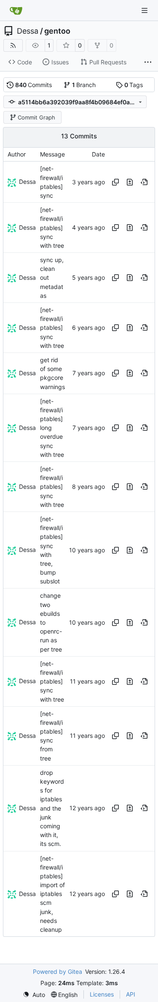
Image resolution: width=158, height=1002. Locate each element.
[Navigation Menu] (145, 10)
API (130, 994)
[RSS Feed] (13, 45)
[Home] (16, 10)
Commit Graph (36, 117)
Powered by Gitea (57, 971)
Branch (84, 84)
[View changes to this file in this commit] (129, 182)
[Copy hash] (115, 182)
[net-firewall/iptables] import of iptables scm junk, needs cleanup (52, 894)
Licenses (102, 994)
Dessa (27, 31)
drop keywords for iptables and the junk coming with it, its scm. (52, 808)
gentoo (57, 31)
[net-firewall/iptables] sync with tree (52, 227)
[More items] (148, 62)
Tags (133, 84)
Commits (33, 84)
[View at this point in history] (144, 182)
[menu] (34, 994)
